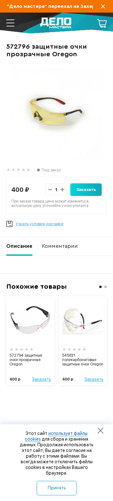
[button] (100, 287)
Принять (57, 487)
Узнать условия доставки (39, 223)
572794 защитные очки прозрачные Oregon (25, 359)
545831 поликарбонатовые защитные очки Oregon (82, 359)
